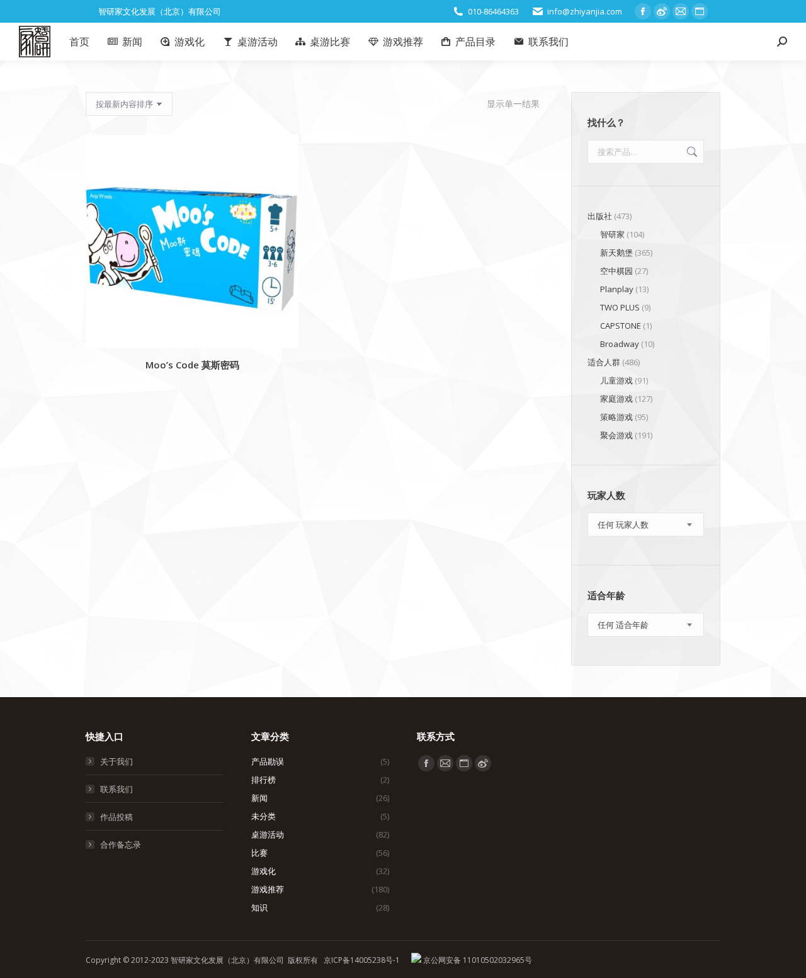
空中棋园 (616, 270)
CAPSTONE (620, 325)
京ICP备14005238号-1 (362, 960)
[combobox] (645, 525)
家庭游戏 (616, 398)
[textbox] (623, 524)
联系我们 (116, 789)
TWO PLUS (620, 307)
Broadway (619, 344)
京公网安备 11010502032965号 (476, 960)
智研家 (612, 234)
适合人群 (603, 362)
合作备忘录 (120, 844)
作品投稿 (116, 816)
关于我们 (116, 761)
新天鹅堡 (616, 252)
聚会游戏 (616, 435)
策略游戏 (616, 417)
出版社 (599, 216)
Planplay (616, 289)
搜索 (690, 152)
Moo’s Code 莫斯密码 (192, 364)
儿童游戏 (616, 380)
